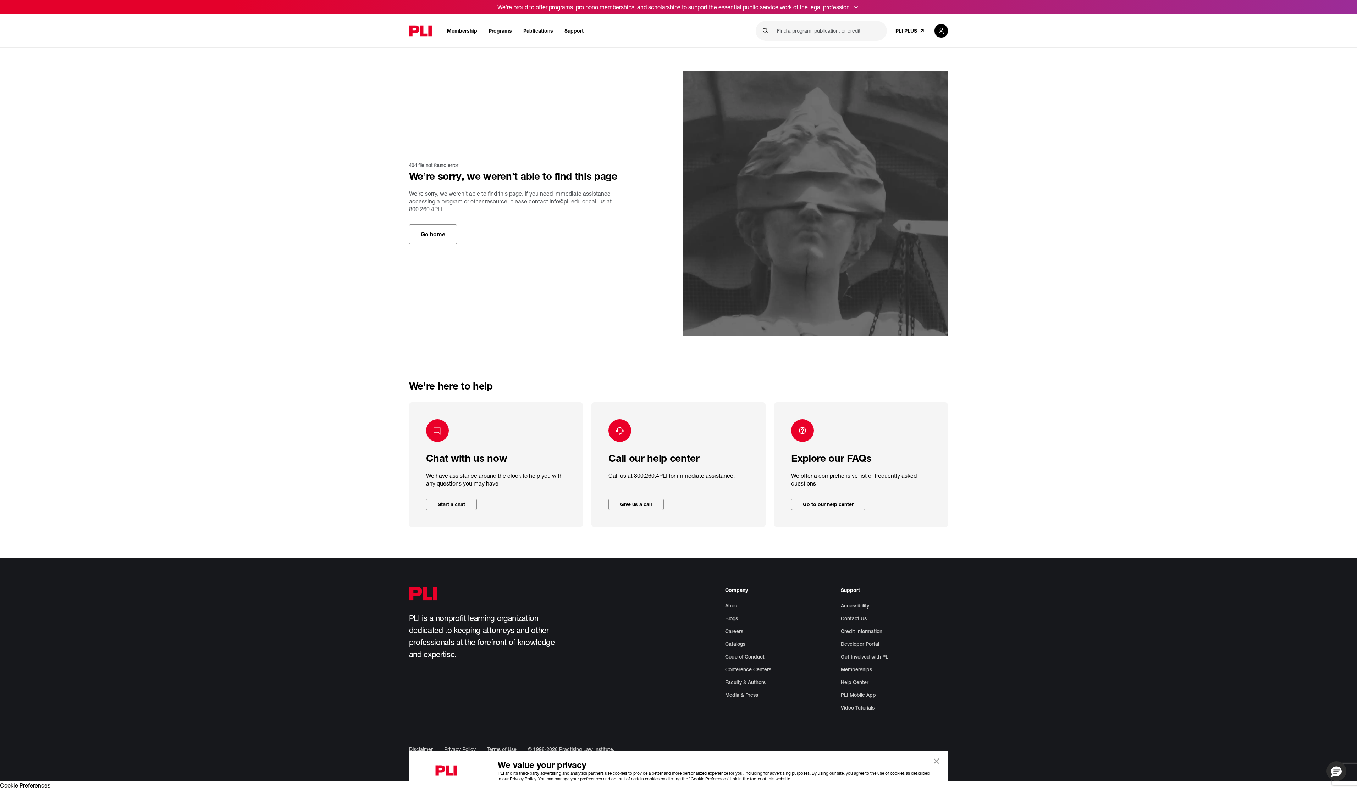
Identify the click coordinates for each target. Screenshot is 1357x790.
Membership (462, 31)
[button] (1336, 771)
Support (574, 31)
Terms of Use (502, 749)
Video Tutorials (858, 708)
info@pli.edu (565, 201)
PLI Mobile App (858, 695)
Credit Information (861, 631)
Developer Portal (860, 644)
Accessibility (855, 606)
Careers (734, 631)
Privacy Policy (460, 749)
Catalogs (735, 644)
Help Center (854, 682)
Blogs (731, 618)
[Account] (941, 31)
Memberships (856, 669)
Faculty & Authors (745, 682)
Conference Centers (748, 669)
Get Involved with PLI (865, 657)
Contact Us (854, 618)
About (732, 606)
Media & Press (741, 695)
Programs (500, 31)
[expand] (856, 7)
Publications (538, 31)
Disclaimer (421, 749)
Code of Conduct (745, 657)
